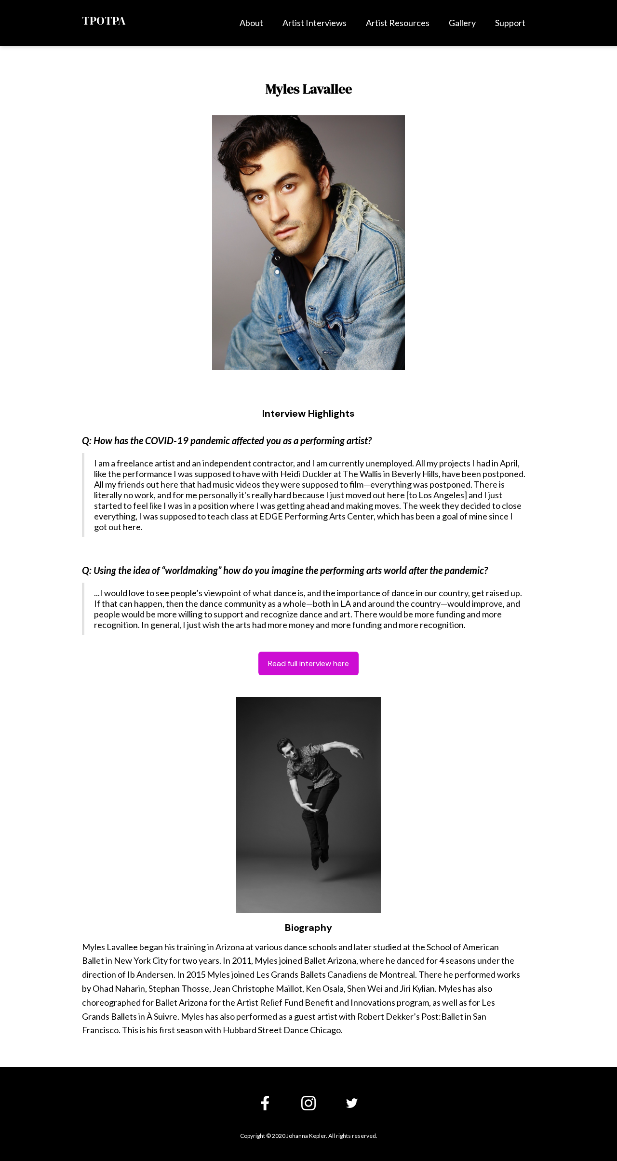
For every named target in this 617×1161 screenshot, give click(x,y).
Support (510, 22)
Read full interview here (308, 663)
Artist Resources (397, 22)
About (251, 22)
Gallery (462, 22)
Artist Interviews (314, 22)
